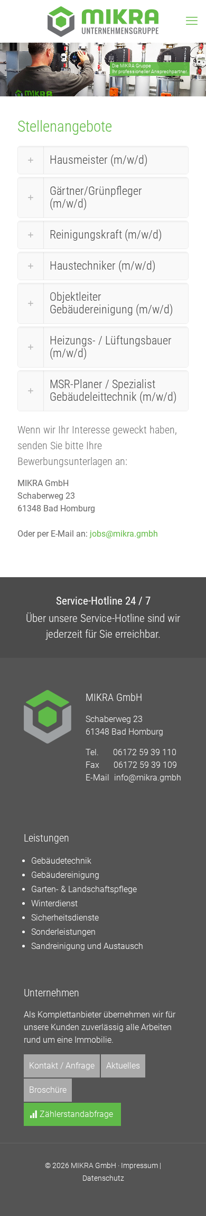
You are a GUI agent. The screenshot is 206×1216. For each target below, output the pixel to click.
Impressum (139, 1165)
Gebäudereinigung (65, 875)
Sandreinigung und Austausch (87, 946)
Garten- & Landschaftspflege (84, 889)
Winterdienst (54, 903)
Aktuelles (123, 1066)
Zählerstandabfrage (75, 1114)
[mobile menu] (192, 21)
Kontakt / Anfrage (62, 1066)
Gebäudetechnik (61, 861)
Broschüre (48, 1090)
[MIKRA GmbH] (103, 21)
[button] (103, 160)
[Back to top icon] (184, 1194)
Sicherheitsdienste (65, 918)
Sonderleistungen (63, 932)
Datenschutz (103, 1178)
